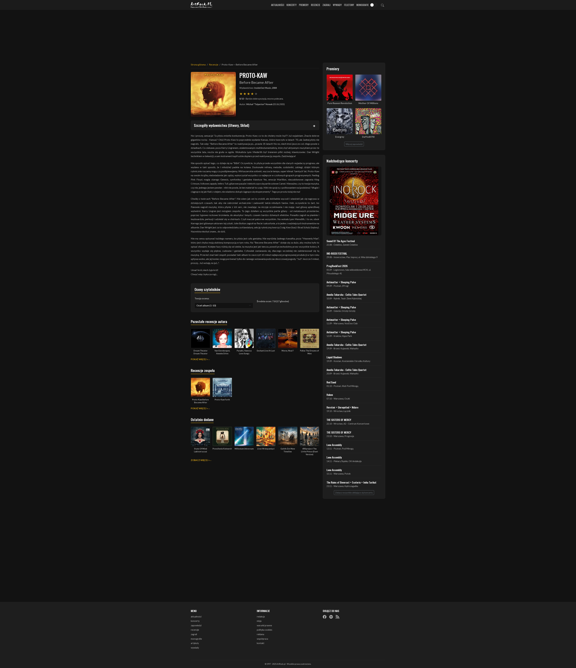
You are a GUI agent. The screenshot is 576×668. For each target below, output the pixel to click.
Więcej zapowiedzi (354, 144)
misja (259, 621)
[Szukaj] (382, 5)
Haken (330, 395)
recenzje (195, 630)
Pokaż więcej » (199, 359)
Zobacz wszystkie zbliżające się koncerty (354, 492)
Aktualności (277, 5)
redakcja (261, 616)
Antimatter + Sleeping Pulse (341, 282)
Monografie (362, 5)
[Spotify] (331, 617)
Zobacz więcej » (200, 460)
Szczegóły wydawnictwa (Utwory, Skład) (221, 125)
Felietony (349, 5)
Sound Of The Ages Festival (341, 241)
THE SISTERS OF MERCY (339, 420)
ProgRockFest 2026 (337, 266)
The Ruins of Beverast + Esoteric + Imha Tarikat (351, 482)
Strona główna (198, 64)
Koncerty (291, 5)
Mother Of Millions (368, 103)
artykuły (195, 643)
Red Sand (331, 382)
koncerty (195, 621)
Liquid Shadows (334, 357)
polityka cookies (264, 630)
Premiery (304, 5)
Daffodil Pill (368, 137)
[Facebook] (324, 617)
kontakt (260, 643)
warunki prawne (264, 625)
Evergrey (339, 137)
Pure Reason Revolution (339, 103)
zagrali (194, 634)
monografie (196, 639)
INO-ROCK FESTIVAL (337, 253)
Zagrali (326, 5)
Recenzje (315, 5)
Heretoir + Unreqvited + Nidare (342, 407)
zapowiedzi (196, 625)
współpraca (262, 639)
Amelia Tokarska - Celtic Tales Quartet (346, 294)
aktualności (196, 616)
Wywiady (337, 5)
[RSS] (337, 617)
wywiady (195, 647)
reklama (260, 634)
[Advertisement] (288, 35)
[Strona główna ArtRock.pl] (201, 5)
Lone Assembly (334, 445)
